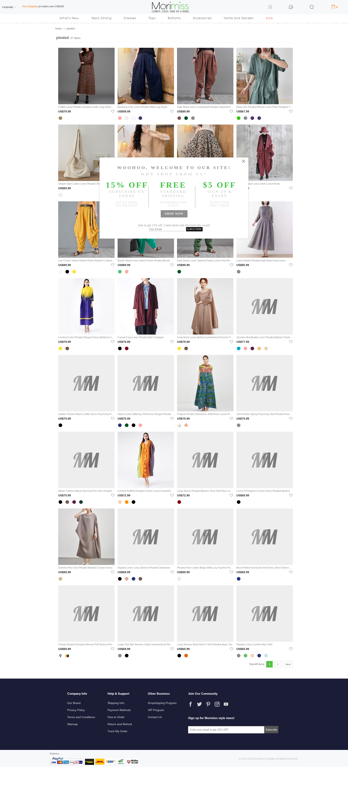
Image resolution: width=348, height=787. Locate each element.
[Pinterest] (208, 704)
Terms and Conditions (81, 717)
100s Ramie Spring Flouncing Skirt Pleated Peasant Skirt (264, 414)
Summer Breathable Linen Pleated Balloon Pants (263, 337)
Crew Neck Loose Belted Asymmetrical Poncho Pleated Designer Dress (205, 337)
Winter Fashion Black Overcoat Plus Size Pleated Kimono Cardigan (86, 491)
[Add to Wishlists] (113, 111)
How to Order (116, 717)
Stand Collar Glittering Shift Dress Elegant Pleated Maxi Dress (146, 414)
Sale (269, 18)
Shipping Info (116, 703)
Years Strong (101, 18)
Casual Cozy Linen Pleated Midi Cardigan (141, 337)
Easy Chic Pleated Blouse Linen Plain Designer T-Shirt (264, 107)
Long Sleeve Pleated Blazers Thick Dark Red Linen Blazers (205, 491)
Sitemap (72, 724)
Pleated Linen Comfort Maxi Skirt (254, 644)
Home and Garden (239, 18)
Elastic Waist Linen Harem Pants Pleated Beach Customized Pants (146, 260)
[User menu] (270, 7)
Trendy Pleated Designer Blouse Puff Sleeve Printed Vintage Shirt (86, 644)
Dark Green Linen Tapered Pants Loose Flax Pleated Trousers (205, 260)
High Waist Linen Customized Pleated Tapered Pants (205, 107)
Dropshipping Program (162, 703)
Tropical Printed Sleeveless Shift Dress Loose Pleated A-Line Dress (205, 414)
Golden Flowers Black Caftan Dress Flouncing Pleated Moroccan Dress (86, 414)
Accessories (202, 18)
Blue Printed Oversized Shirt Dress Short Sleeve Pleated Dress (264, 567)
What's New (69, 18)
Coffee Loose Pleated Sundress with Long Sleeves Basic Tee (86, 107)
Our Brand (74, 703)
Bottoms (174, 18)
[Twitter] (199, 704)
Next (288, 664)
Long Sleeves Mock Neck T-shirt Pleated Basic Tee (204, 644)
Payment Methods (119, 710)
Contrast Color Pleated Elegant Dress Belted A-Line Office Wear (86, 337)
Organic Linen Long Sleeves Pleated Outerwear (144, 567)
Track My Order (117, 731)
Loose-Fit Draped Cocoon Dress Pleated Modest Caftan (264, 491)
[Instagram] (217, 704)
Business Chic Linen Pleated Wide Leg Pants (142, 107)
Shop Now (174, 213)
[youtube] (226, 704)
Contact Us (155, 717)
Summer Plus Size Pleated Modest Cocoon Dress (85, 567)
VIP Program (156, 710)
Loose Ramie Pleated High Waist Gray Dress (261, 260)
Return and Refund (120, 724)
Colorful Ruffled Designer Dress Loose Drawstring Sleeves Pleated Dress (146, 491)
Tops (152, 18)
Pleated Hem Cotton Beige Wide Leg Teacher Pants (205, 567)
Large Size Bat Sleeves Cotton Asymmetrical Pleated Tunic (146, 644)
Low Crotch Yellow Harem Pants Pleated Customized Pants (86, 260)
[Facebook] (190, 704)
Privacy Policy (76, 710)
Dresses (130, 18)
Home (58, 28)
